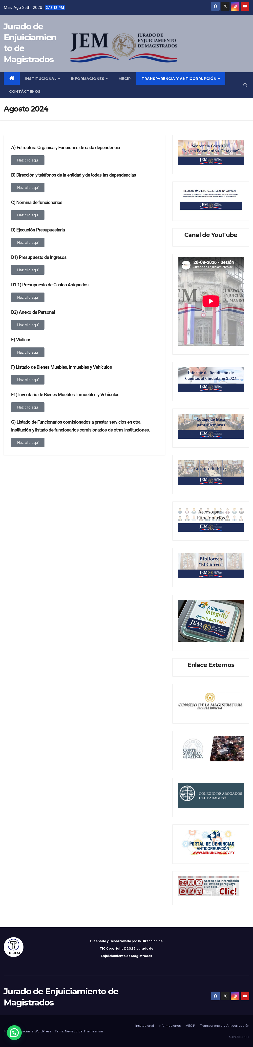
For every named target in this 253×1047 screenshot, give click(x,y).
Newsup (71, 1031)
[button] (245, 85)
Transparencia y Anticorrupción (180, 78)
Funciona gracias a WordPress (28, 1031)
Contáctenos (25, 91)
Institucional (41, 78)
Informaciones (88, 78)
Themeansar (93, 1031)
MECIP (125, 78)
